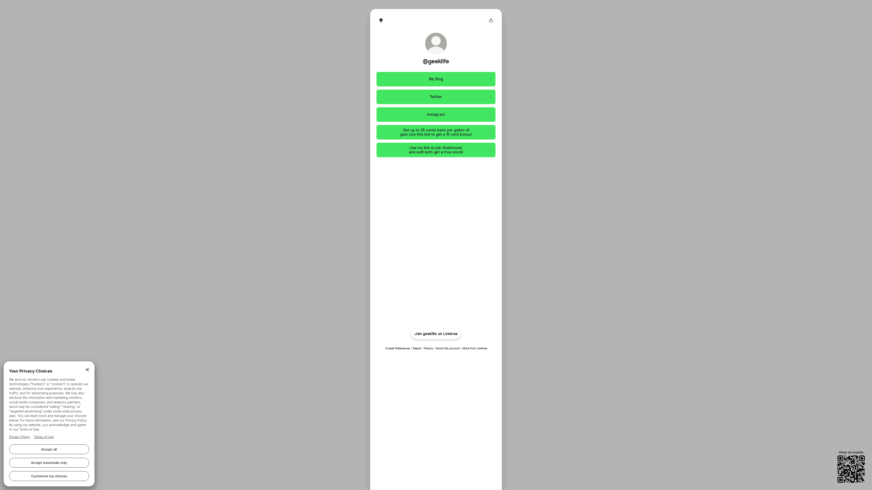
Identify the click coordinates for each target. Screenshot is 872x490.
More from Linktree (475, 348)
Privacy (428, 348)
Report (417, 348)
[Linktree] (381, 20)
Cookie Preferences (397, 348)
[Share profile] (490, 20)
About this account (448, 348)
